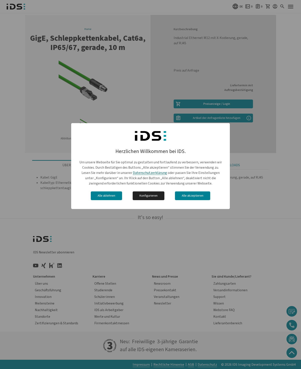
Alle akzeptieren (192, 196)
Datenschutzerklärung (150, 172)
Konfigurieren (148, 196)
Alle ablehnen (106, 196)
